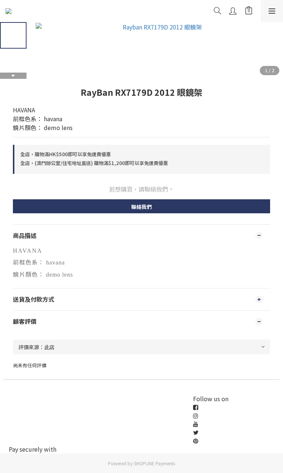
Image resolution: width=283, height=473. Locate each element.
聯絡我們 (141, 206)
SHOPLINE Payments (154, 463)
